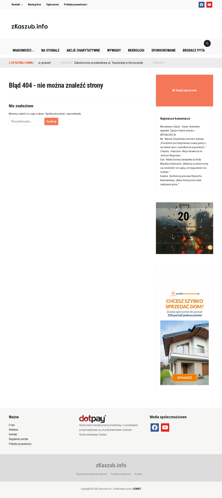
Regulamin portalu (18, 439)
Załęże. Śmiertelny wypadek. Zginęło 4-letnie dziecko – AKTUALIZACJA (180, 130)
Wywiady (114, 50)
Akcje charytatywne (83, 50)
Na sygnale (50, 50)
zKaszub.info (111, 465)
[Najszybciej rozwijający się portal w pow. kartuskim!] (29, 26)
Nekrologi (136, 50)
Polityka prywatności (75, 4)
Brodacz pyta (194, 50)
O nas (12, 425)
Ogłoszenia (52, 4)
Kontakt (16, 4)
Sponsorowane (163, 50)
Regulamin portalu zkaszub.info (92, 474)
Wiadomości (22, 50)
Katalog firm (34, 4)
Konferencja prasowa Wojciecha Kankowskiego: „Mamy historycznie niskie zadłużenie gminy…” (181, 180)
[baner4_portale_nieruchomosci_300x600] (184, 336)
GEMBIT (137, 488)
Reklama (13, 429)
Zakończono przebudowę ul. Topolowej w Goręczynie (102, 62)
